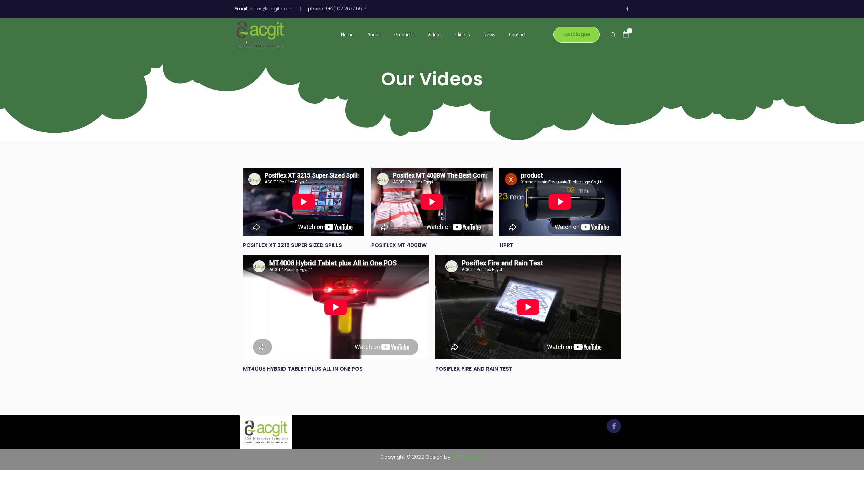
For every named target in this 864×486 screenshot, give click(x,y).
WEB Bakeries (468, 456)
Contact (517, 34)
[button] (622, 34)
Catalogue (576, 34)
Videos (434, 34)
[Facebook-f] (614, 426)
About (374, 34)
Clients (462, 34)
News (489, 34)
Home (347, 34)
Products (404, 34)
